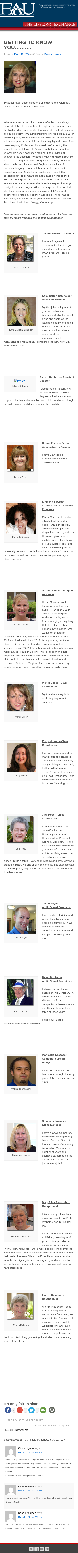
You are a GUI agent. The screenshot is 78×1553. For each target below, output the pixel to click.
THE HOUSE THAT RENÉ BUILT (25, 1420)
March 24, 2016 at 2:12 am (30, 1517)
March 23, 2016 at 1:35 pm (30, 1491)
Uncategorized (21, 1430)
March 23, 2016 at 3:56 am (30, 1452)
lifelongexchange (52, 54)
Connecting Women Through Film (52, 1425)
